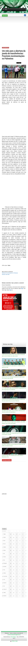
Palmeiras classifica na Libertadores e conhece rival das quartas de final (13, 366)
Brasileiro (4, 528)
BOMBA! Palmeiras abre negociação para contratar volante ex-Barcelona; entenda (14, 433)
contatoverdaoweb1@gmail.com (14, 634)
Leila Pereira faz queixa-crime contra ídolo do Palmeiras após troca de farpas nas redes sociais (13, 355)
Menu (6, 9)
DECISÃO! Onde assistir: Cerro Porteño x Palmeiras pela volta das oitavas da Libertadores (13, 411)
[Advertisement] (15, 1)
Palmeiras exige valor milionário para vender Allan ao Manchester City (12, 456)
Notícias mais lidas (6, 274)
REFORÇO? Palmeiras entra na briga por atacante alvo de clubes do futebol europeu (13, 445)
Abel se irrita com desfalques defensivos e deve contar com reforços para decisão (13, 377)
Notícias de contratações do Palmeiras (10, 273)
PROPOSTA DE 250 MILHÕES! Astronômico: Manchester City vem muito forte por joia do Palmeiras (13, 400)
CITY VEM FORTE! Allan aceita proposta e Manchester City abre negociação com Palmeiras (14, 389)
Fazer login (5, 15)
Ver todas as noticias (7, 460)
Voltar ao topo (14, 641)
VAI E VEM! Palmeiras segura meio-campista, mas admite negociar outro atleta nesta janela (13, 422)
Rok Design (13, 636)
